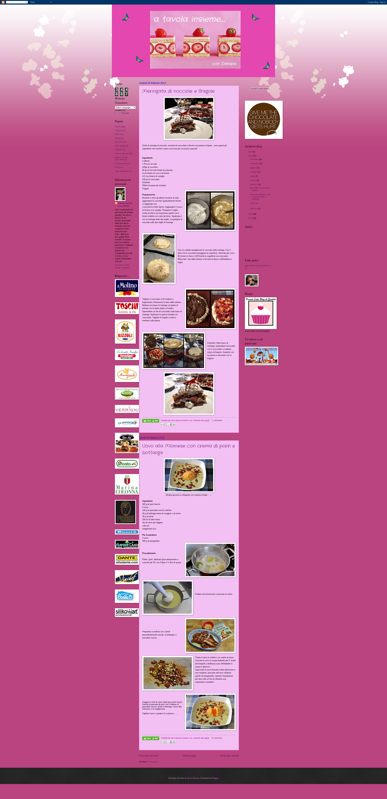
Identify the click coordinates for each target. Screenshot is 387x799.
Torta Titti (254, 203)
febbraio (254, 184)
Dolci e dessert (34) (123, 153)
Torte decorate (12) (123, 171)
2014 (250, 152)
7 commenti (217, 420)
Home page (189, 755)
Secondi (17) (120, 142)
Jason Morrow (193, 778)
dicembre (254, 159)
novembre (255, 163)
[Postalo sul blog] (165, 424)
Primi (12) (119, 134)
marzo (253, 180)
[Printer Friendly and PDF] (150, 421)
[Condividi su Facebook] (171, 424)
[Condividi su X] (168, 424)
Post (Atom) (153, 762)
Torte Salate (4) (121, 146)
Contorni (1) (120, 149)
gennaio (254, 208)
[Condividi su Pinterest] (174, 424)
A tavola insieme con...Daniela (125, 204)
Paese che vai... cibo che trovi (122, 158)
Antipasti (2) (120, 130)
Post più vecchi (229, 755)
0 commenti (217, 738)
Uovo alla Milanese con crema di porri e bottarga (260, 196)
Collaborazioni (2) (123, 163)
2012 (250, 214)
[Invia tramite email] (162, 424)
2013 (250, 156)
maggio (254, 172)
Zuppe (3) (119, 138)
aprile (253, 176)
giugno (253, 168)
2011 (250, 218)
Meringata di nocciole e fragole (178, 91)
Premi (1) (119, 167)
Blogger (214, 778)
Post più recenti (148, 755)
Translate (125, 113)
